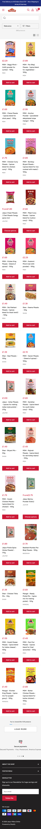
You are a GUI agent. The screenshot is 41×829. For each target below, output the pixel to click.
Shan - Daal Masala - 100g (9, 357)
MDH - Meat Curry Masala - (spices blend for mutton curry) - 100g (29, 217)
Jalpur (4, 221)
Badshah (26, 553)
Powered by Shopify (8, 824)
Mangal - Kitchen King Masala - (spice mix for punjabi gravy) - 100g (9, 694)
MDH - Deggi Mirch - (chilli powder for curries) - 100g (9, 67)
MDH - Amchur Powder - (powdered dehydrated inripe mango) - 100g (30, 117)
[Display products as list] (38, 35)
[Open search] (28, 10)
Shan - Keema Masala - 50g (31, 308)
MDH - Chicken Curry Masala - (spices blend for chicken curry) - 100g (10, 165)
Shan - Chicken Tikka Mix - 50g (10, 595)
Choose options (10, 231)
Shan (25, 313)
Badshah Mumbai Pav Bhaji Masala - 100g (31, 549)
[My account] (32, 10)
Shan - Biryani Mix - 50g (9, 451)
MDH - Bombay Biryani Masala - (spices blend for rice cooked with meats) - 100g (31, 167)
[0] (37, 10)
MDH (3, 73)
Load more (20, 729)
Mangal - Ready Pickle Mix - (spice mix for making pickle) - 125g (30, 597)
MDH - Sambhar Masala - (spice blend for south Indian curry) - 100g (31, 406)
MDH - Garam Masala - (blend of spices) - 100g (31, 358)
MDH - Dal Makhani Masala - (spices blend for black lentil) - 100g (10, 311)
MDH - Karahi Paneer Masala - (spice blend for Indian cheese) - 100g (10, 646)
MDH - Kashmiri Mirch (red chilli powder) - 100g (28, 263)
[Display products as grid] (34, 35)
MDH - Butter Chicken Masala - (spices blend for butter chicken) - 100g (29, 696)
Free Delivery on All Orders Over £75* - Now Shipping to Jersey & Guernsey (20, 3)
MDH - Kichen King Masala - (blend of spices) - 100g (9, 263)
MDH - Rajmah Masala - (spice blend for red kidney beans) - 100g (31, 454)
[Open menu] (3, 10)
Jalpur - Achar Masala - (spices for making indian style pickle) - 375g (10, 406)
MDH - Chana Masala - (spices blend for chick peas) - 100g (10, 115)
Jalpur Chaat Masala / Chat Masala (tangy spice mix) (10, 215)
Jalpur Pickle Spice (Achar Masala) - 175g (9, 550)
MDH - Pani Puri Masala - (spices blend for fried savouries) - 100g (29, 646)
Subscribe (9, 798)
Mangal (26, 604)
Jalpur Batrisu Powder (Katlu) (28, 500)
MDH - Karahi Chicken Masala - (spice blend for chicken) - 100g (8, 503)
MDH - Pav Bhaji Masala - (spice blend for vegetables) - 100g (31, 68)
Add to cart (10, 83)
